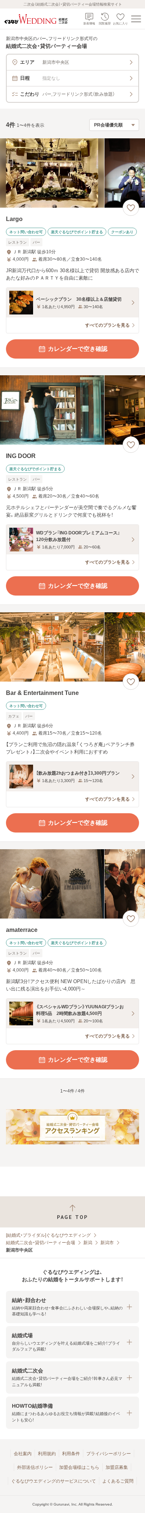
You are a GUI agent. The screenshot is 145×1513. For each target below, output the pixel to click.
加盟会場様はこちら (79, 1467)
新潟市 (107, 1242)
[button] (72, 1307)
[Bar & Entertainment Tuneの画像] (72, 647)
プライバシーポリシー (108, 1453)
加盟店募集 (117, 1467)
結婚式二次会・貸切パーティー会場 (40, 1242)
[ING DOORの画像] (72, 410)
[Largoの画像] (72, 173)
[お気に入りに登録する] (131, 208)
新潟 (87, 1242)
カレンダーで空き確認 (77, 349)
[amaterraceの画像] (72, 884)
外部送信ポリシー (35, 1467)
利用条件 (71, 1453)
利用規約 (47, 1453)
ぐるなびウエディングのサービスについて (53, 1481)
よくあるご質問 (117, 1481)
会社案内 (23, 1453)
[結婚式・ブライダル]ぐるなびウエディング (48, 1235)
